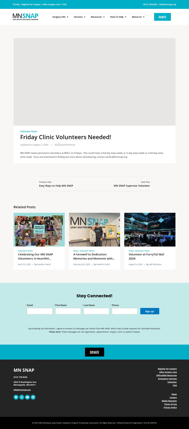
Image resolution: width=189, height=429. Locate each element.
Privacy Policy (170, 407)
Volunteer (172, 382)
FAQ (65, 4)
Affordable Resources (166, 375)
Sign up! (149, 311)
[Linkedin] (33, 397)
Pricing (16, 4)
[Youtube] (27, 397)
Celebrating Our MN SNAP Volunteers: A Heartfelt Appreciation (35, 258)
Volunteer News (28, 131)
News (75, 250)
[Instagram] (21, 397)
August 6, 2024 (135, 264)
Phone (115, 305)
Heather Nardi (44, 264)
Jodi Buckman (68, 144)
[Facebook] (16, 397)
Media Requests (169, 401)
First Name (61, 305)
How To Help (117, 16)
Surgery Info (59, 16)
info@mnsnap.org (167, 4)
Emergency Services (167, 378)
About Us (137, 16)
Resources (96, 16)
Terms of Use (170, 404)
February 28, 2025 (81, 264)
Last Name (89, 305)
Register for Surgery (31, 4)
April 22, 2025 (24, 264)
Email (30, 305)
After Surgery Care (51, 4)
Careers (173, 397)
